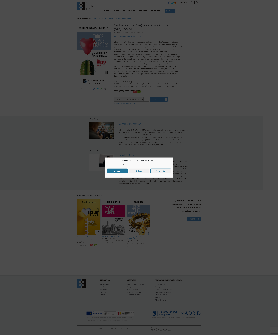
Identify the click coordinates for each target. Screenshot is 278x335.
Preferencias (160, 171)
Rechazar (139, 171)
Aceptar (117, 171)
